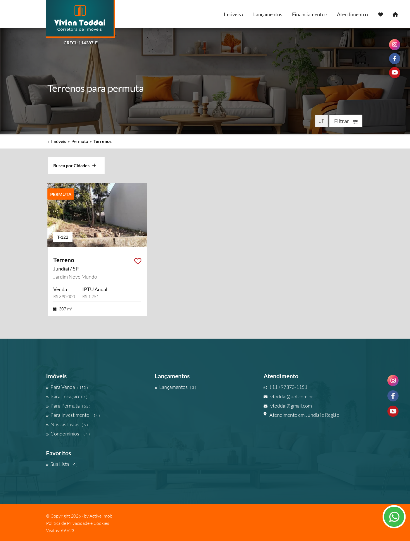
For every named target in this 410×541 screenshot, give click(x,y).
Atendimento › (352, 14)
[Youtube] (393, 411)
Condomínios (70, 433)
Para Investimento (75, 415)
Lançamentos (267, 14)
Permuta (79, 141)
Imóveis (58, 141)
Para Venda (69, 387)
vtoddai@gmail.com (291, 406)
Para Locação (68, 396)
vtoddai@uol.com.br (291, 396)
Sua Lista (64, 464)
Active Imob (101, 516)
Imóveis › (233, 14)
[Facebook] (393, 395)
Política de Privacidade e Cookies (77, 523)
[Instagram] (393, 380)
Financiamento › (309, 14)
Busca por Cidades (72, 165)
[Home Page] (395, 14)
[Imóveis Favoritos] (380, 14)
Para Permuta (70, 406)
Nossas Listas (69, 424)
